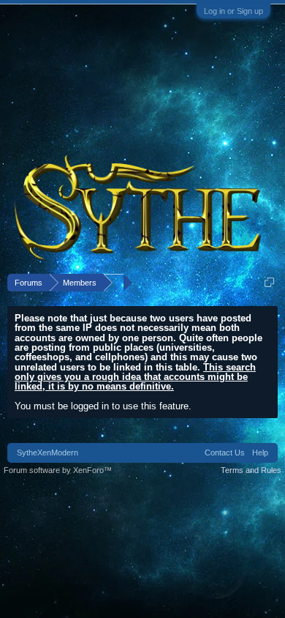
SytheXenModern (47, 452)
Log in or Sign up (233, 11)
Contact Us (225, 452)
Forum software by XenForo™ (58, 470)
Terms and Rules (251, 470)
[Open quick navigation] (269, 282)
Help (260, 452)
